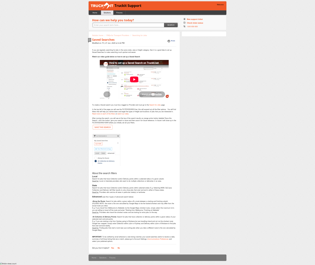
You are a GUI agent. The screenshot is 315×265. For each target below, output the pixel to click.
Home (95, 12)
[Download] (153, 103)
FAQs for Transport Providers (117, 35)
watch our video (123, 114)
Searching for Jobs (139, 35)
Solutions (107, 12)
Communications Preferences (158, 239)
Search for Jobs (155, 105)
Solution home (98, 35)
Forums (119, 12)
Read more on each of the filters (103, 114)
